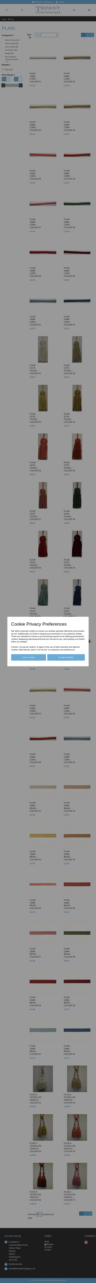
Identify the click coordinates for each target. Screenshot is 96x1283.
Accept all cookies (66, 657)
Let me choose (28, 657)
